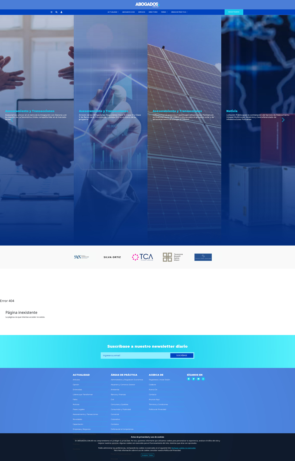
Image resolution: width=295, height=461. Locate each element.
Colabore (152, 385)
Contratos (115, 424)
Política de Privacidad (157, 409)
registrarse (233, 12)
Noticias (76, 404)
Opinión (76, 385)
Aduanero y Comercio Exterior (123, 385)
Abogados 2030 (128, 12)
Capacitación (78, 424)
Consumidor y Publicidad (121, 409)
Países (163, 12)
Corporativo (115, 419)
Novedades (77, 419)
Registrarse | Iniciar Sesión (159, 380)
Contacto (152, 395)
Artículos (76, 380)
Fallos (75, 399)
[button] (51, 12)
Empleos (141, 12)
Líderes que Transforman (83, 395)
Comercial (115, 414)
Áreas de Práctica (178, 12)
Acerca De (153, 390)
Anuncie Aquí (154, 399)
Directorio (153, 12)
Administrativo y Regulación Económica (127, 380)
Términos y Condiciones (158, 404)
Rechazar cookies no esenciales (183, 448)
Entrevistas (77, 390)
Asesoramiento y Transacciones (85, 414)
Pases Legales (78, 409)
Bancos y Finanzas (118, 395)
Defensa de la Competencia (122, 429)
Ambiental (115, 390)
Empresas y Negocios (81, 429)
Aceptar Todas (147, 455)
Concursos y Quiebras (119, 404)
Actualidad (113, 12)
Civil (112, 399)
